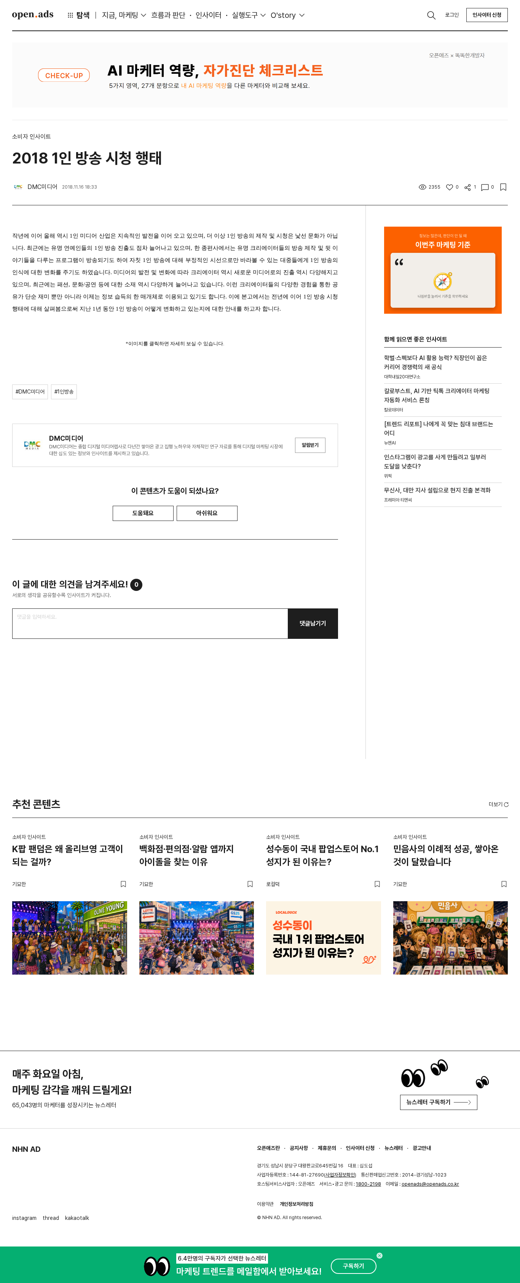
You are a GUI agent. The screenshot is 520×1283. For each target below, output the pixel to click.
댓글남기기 (313, 623)
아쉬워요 (207, 513)
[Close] (379, 1256)
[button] (499, 804)
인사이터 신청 (487, 15)
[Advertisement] (441, 642)
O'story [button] (283, 15)
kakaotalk (77, 1218)
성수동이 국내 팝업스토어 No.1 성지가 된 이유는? (322, 855)
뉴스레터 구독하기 (429, 1102)
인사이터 (209, 15)
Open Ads (32, 14)
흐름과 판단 (168, 15)
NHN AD (26, 1149)
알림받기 (310, 445)
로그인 (452, 15)
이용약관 (265, 1204)
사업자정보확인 (340, 1175)
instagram (24, 1218)
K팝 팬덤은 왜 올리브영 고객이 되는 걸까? (67, 855)
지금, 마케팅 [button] (120, 15)
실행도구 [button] (245, 15)
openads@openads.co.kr (430, 1184)
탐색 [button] (83, 15)
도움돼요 (143, 513)
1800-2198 (368, 1184)
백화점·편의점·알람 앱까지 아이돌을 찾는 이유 (186, 855)
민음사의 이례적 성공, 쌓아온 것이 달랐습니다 (446, 855)
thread (51, 1218)
